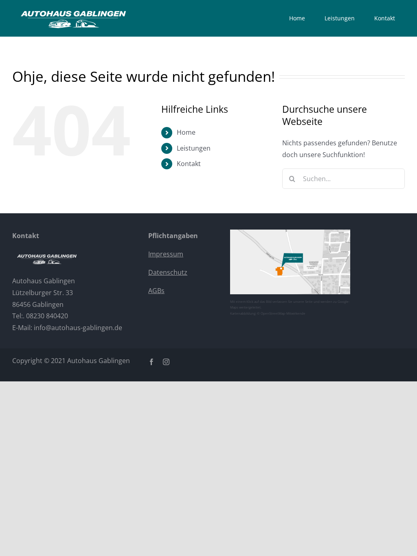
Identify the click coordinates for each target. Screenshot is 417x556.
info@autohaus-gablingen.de (78, 327)
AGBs (156, 290)
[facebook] (151, 362)
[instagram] (166, 362)
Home (186, 132)
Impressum (165, 254)
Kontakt (189, 163)
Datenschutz (167, 272)
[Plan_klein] (290, 232)
